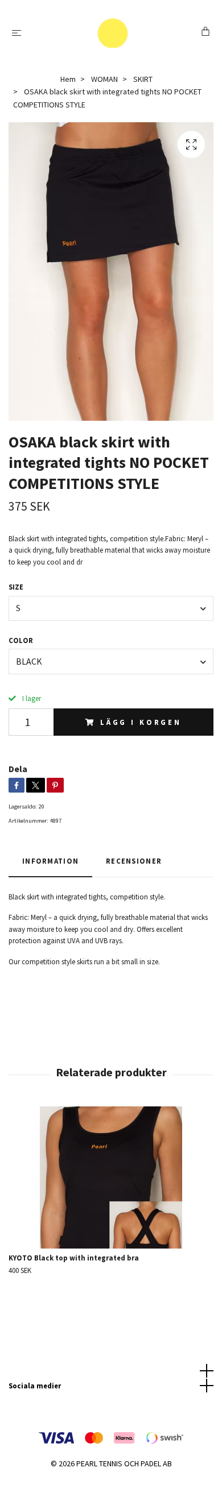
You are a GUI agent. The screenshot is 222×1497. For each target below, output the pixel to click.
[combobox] (111, 608)
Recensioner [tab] (134, 860)
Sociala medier (35, 1385)
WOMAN (104, 79)
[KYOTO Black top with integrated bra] (111, 1177)
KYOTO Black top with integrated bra (74, 1257)
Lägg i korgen (141, 722)
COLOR (21, 640)
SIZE (16, 586)
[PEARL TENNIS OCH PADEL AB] (113, 33)
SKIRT (143, 79)
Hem (68, 79)
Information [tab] (50, 860)
